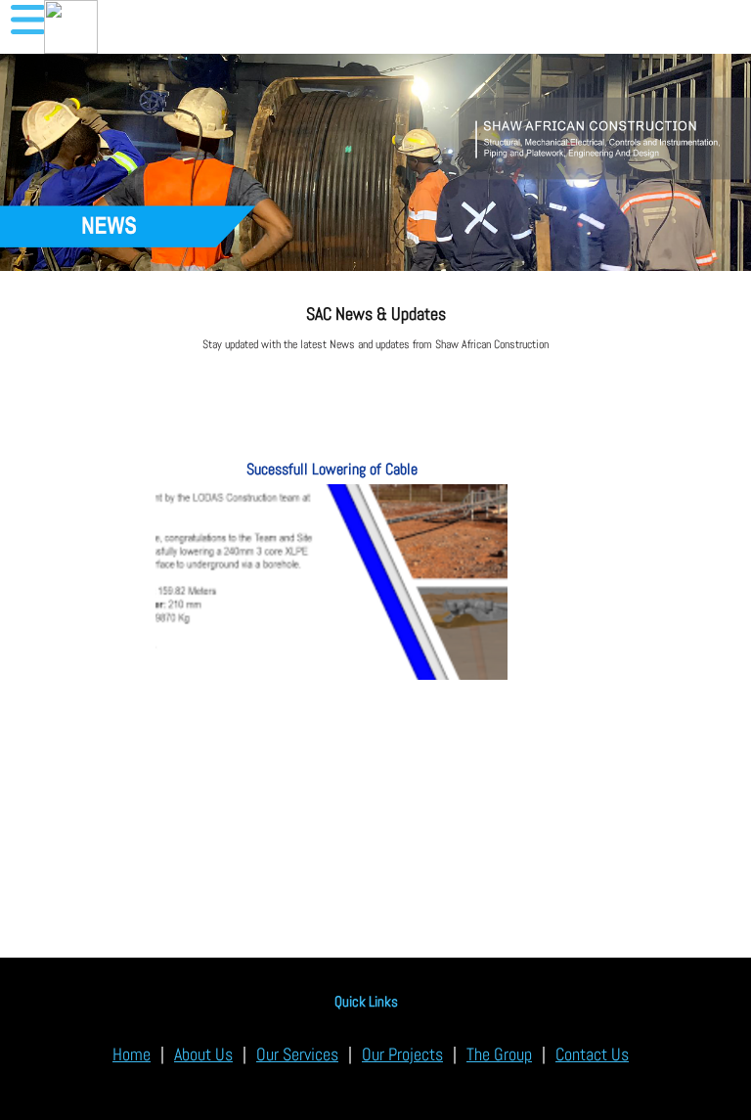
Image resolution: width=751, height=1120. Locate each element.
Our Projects (402, 1054)
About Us (203, 1054)
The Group (499, 1054)
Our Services (297, 1054)
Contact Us (592, 1054)
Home (131, 1054)
